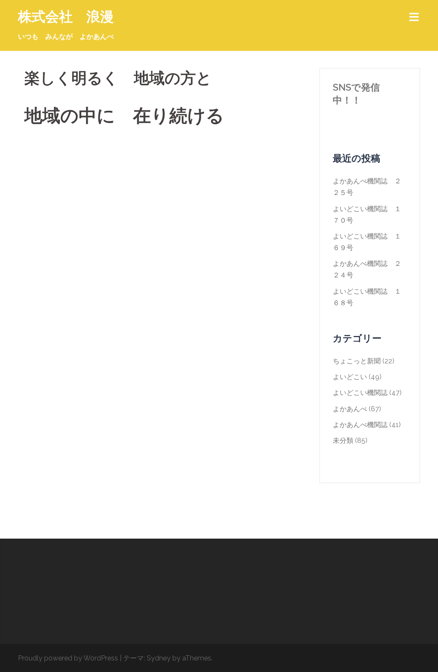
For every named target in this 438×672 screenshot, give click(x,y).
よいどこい (350, 377)
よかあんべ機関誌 (360, 425)
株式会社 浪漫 (66, 16)
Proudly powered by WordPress (68, 658)
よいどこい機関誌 (360, 393)
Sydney (159, 658)
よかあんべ (350, 409)
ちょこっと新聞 (357, 361)
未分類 (343, 440)
